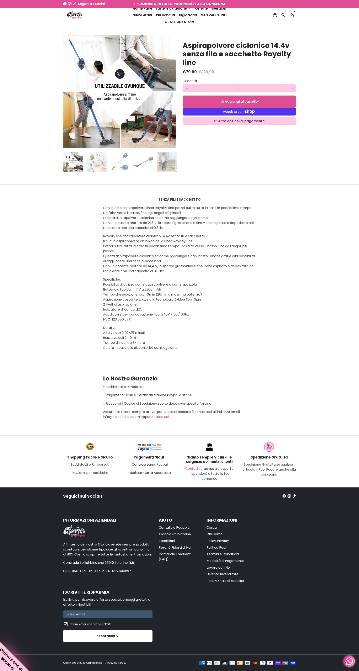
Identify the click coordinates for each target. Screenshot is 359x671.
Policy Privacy (218, 540)
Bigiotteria (188, 15)
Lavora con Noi (218, 567)
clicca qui (161, 416)
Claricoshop (94, 663)
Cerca (212, 527)
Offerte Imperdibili (210, 8)
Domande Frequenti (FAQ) (175, 557)
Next (171, 92)
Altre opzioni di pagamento (241, 121)
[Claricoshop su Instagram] (69, 3)
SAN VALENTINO (214, 15)
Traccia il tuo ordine (175, 534)
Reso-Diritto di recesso (225, 580)
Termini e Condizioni (223, 554)
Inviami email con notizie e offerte (90, 624)
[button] (14, 656)
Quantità (190, 80)
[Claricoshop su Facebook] (64, 3)
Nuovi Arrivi (142, 15)
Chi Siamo (215, 534)
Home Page (142, 8)
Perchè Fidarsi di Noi (175, 547)
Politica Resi (216, 547)
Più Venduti (165, 15)
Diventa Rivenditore (223, 574)
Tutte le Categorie (173, 8)
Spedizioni (167, 540)
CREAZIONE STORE (179, 21)
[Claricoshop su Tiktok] (74, 3)
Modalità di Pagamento (225, 560)
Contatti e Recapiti (174, 527)
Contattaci (194, 468)
